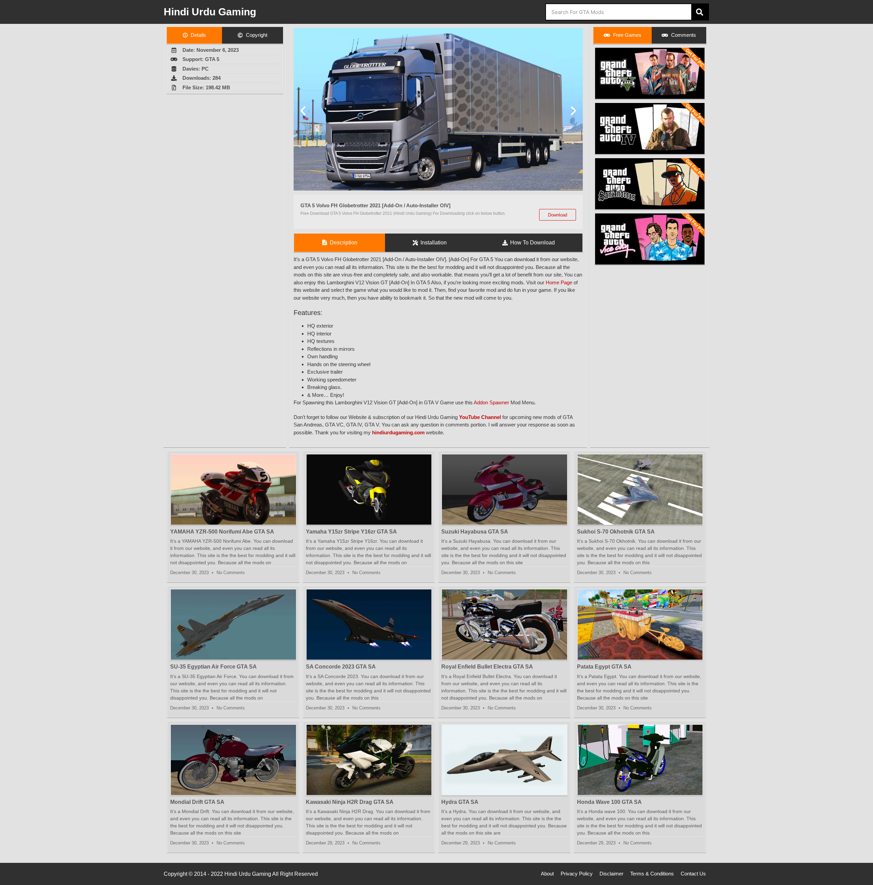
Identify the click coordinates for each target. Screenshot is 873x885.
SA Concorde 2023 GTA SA (341, 667)
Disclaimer (611, 873)
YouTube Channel (480, 417)
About (547, 873)
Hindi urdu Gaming (210, 11)
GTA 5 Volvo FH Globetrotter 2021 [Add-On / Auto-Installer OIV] (375, 205)
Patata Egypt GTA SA (604, 667)
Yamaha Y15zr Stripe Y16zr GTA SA (351, 532)
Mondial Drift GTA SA (197, 802)
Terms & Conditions (652, 873)
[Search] (699, 12)
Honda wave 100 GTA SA (609, 802)
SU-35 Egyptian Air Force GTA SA (213, 667)
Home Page (559, 282)
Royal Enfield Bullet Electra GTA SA (487, 667)
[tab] (194, 35)
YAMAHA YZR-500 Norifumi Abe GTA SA (222, 532)
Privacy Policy (577, 873)
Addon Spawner (491, 402)
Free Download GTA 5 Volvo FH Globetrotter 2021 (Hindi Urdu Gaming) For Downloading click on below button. (403, 213)
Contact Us (693, 873)
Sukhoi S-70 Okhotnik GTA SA (616, 532)
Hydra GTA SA (459, 802)
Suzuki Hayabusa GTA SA (474, 532)
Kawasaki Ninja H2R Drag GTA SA (350, 802)
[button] (303, 110)
